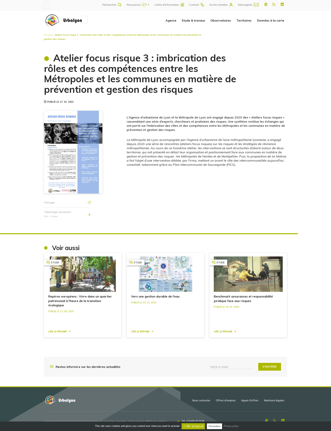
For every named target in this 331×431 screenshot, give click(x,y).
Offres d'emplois (226, 400)
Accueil (48, 34)
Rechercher (109, 4)
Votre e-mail (219, 367)
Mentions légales (274, 400)
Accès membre (218, 4)
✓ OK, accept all (193, 426)
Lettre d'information (166, 4)
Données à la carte (270, 20)
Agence (171, 20)
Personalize (214, 426)
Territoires (244, 20)
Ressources (134, 4)
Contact (194, 4)
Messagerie (245, 4)
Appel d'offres (249, 400)
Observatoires (220, 20)
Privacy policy (231, 426)
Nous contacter (201, 400)
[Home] (63, 20)
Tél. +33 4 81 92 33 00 (193, 421)
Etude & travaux (193, 20)
